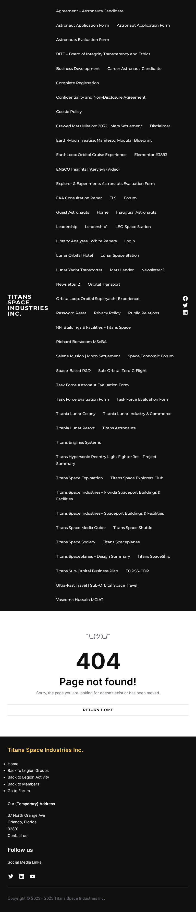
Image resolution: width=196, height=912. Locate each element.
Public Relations (143, 313)
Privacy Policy (107, 313)
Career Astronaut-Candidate (134, 68)
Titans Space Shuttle (132, 527)
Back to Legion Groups (28, 770)
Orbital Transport (104, 284)
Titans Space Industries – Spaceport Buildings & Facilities (110, 513)
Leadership (66, 226)
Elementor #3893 (150, 154)
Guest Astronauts (72, 212)
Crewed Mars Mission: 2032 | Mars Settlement (99, 126)
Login (129, 241)
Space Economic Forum (151, 356)
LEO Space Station (133, 226)
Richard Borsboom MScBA (81, 341)
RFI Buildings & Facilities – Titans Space (93, 327)
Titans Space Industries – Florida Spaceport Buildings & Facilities (108, 495)
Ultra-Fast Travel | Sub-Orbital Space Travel (96, 585)
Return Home (98, 710)
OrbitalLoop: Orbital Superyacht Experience (97, 298)
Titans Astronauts (119, 428)
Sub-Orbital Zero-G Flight (122, 370)
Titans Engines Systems (78, 442)
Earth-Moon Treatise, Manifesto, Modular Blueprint (104, 140)
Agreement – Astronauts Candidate (90, 11)
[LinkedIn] (185, 312)
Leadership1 (96, 226)
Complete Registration (77, 83)
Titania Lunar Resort (75, 428)
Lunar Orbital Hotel (74, 255)
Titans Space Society (75, 542)
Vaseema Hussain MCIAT (79, 599)
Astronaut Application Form (82, 25)
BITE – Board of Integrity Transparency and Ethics (103, 54)
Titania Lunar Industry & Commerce (137, 413)
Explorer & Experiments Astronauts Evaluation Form (105, 183)
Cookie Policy (69, 111)
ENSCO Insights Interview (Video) (88, 169)
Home (102, 212)
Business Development (78, 68)
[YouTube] (33, 876)
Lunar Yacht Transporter (79, 270)
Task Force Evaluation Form (82, 399)
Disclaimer (160, 126)
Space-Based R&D (73, 370)
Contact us (17, 835)
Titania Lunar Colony (75, 413)
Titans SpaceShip (154, 556)
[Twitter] (185, 305)
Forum (130, 198)
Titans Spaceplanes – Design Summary (93, 556)
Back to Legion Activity (28, 777)
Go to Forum (19, 791)
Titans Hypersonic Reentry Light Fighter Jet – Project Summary (106, 460)
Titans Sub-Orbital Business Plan (87, 571)
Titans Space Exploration (79, 478)
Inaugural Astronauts (136, 212)
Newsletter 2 (68, 284)
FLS (112, 198)
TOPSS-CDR (137, 571)
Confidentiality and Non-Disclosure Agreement (100, 97)
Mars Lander (122, 270)
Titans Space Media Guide (81, 527)
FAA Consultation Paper (79, 198)
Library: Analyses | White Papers (86, 241)
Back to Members (23, 784)
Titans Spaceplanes (121, 542)
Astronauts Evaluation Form (82, 39)
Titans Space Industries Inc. (28, 305)
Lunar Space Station (120, 255)
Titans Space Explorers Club (137, 478)
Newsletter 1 (153, 270)
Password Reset (71, 313)
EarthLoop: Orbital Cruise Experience (91, 154)
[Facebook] (185, 298)
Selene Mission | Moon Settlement (88, 356)
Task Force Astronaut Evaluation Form (92, 385)
